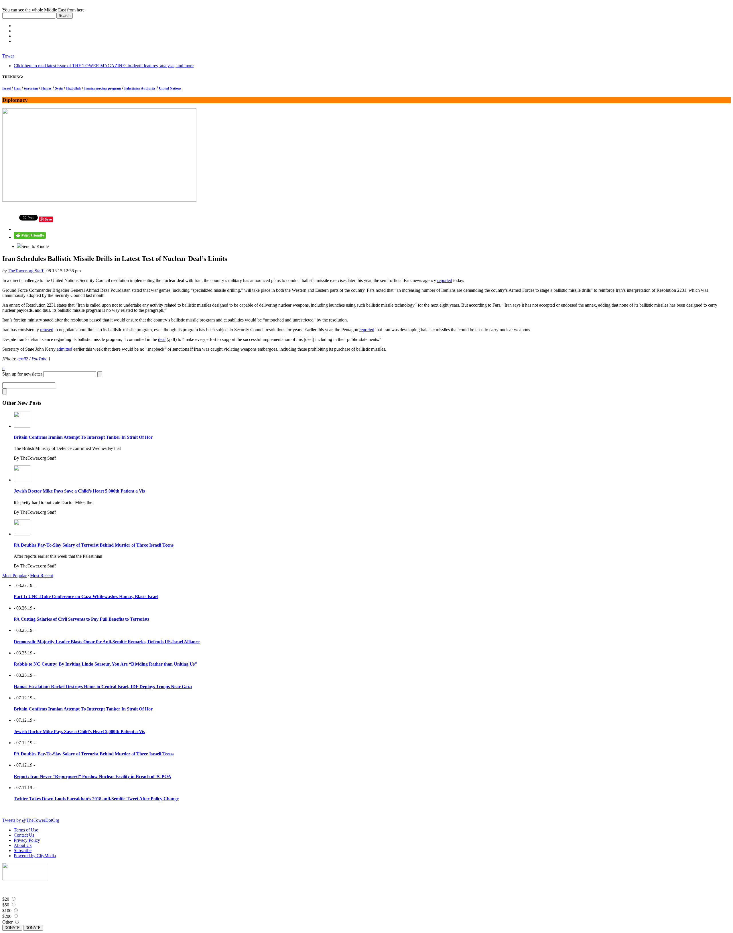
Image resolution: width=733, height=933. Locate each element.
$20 (5, 899)
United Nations (170, 88)
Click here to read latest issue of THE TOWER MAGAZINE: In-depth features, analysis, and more (104, 65)
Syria (59, 88)
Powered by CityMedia (35, 855)
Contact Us (24, 835)
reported (444, 280)
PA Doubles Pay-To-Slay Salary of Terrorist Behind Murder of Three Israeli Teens (94, 545)
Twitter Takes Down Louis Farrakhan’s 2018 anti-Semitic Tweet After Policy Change (96, 798)
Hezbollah (73, 88)
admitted (64, 349)
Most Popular (14, 575)
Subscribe (22, 850)
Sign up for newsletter (22, 374)
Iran (17, 88)
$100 (6, 910)
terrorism (31, 88)
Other (7, 922)
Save (48, 219)
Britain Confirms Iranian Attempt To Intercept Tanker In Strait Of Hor (83, 437)
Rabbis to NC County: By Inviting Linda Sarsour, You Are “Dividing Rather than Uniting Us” (105, 664)
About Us (22, 845)
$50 (5, 904)
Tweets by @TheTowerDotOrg (30, 820)
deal (161, 339)
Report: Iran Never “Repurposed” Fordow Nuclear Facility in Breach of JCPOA (92, 776)
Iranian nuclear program (102, 88)
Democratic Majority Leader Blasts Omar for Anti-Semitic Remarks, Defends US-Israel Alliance (107, 641)
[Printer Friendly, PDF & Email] (30, 237)
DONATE (12, 928)
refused (46, 329)
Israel (6, 88)
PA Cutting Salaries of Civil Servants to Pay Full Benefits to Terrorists (81, 619)
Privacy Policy (27, 840)
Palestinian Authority (139, 88)
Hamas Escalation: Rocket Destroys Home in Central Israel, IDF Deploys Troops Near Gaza (103, 686)
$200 (6, 916)
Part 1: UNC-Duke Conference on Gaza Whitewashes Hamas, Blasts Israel (86, 596)
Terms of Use (26, 829)
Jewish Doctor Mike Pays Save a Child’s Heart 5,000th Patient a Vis (79, 491)
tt (3, 368)
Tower (8, 55)
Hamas (46, 88)
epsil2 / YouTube (32, 358)
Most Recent (41, 575)
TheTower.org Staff (26, 270)
